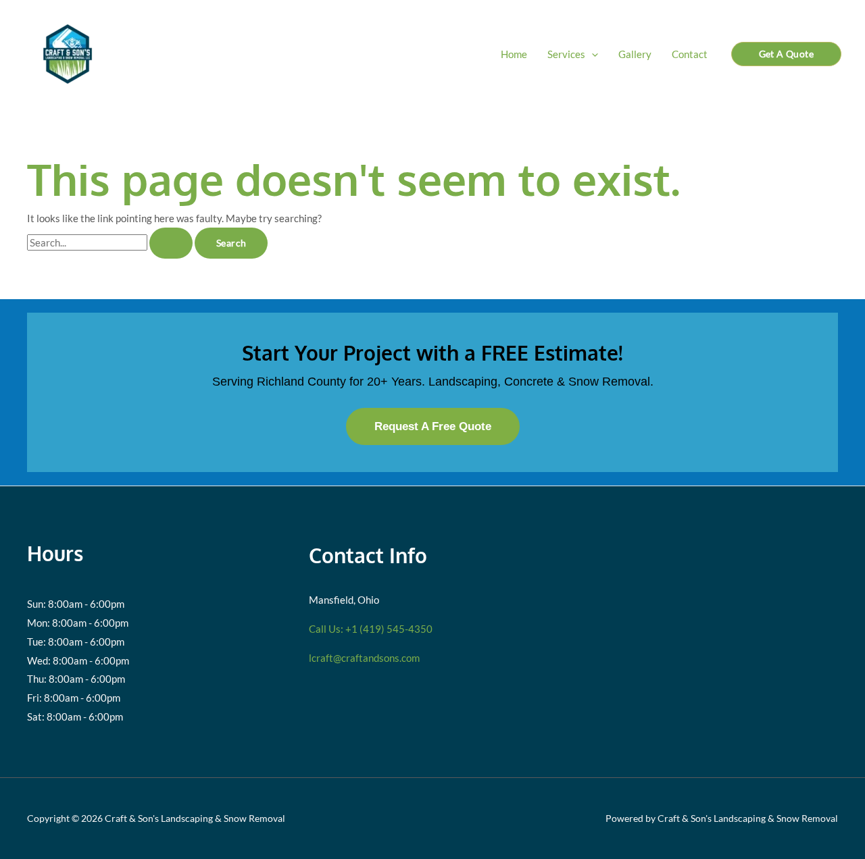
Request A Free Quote (432, 426)
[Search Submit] (171, 243)
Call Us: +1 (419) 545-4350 (370, 629)
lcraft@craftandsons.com (364, 658)
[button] (591, 54)
